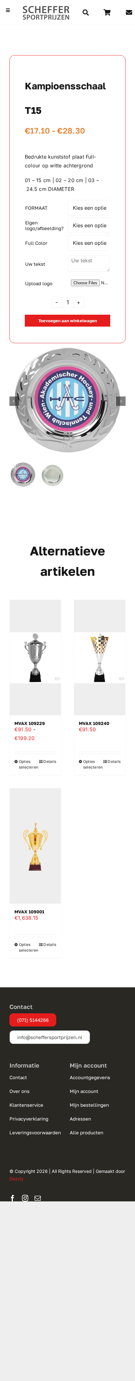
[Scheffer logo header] (46, 8)
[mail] (38, 1198)
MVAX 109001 (29, 911)
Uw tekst (35, 264)
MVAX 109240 (94, 723)
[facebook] (12, 1198)
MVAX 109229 (29, 723)
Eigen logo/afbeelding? (44, 225)
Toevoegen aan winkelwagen (67, 320)
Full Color (36, 243)
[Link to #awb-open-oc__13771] (86, 12)
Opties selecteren (27, 764)
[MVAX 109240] (99, 657)
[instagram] (25, 1198)
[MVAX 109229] (35, 657)
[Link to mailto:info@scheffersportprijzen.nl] (129, 12)
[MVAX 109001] (35, 846)
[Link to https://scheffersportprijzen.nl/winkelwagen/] (107, 12)
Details (49, 761)
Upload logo (38, 283)
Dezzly (16, 1178)
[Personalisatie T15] (67, 401)
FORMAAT (36, 208)
